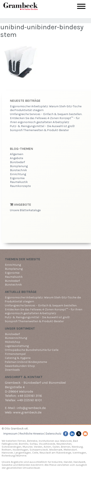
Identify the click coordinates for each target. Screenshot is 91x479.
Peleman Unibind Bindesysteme (26, 362)
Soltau (34, 443)
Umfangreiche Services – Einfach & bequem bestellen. (46, 114)
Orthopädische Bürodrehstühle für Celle (31, 350)
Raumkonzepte (20, 186)
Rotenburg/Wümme (14, 455)
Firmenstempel (15, 354)
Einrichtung (18, 174)
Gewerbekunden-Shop (20, 366)
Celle (35, 452)
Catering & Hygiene (17, 358)
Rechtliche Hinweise (31, 433)
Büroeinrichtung (16, 337)
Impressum (10, 433)
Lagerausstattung (17, 346)
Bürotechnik (18, 170)
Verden (37, 446)
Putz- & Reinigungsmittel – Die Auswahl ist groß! (42, 126)
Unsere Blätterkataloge (25, 210)
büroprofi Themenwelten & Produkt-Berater (39, 130)
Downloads (12, 369)
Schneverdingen (11, 446)
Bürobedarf (17, 162)
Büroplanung (19, 166)
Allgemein (16, 154)
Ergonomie (17, 178)
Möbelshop (12, 341)
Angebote (16, 158)
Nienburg (77, 446)
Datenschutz (53, 433)
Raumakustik (19, 182)
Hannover (7, 452)
